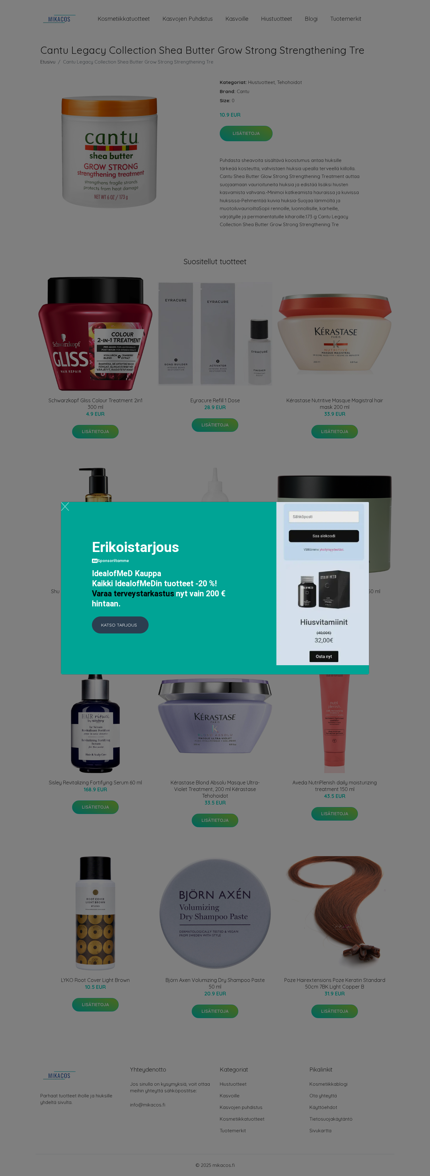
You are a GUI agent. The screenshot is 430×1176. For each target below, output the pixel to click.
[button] (120, 624)
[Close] (65, 506)
